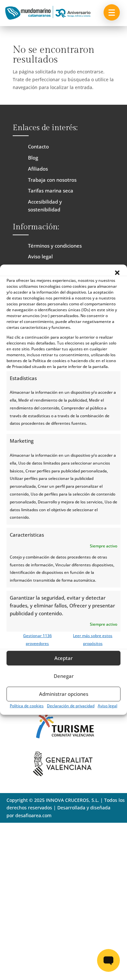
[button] (117, 272)
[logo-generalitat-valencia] (63, 774)
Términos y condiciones (55, 245)
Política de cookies (27, 706)
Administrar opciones (63, 694)
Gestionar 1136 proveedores (37, 639)
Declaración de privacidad (70, 706)
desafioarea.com (33, 815)
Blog (33, 157)
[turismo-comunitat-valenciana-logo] (63, 743)
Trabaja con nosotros (52, 179)
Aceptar (63, 658)
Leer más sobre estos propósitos (92, 639)
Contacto (38, 146)
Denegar (64, 676)
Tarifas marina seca (50, 190)
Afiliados (38, 168)
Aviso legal (107, 706)
